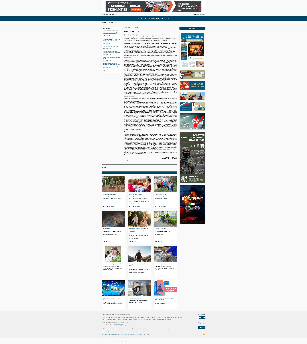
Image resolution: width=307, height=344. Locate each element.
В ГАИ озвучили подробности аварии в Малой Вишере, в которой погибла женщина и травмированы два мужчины (111, 40)
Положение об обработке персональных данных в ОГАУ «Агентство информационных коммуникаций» (127, 334)
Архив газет (192, 28)
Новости (104, 22)
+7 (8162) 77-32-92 (118, 324)
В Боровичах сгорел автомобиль (110, 46)
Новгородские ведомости (170, 328)
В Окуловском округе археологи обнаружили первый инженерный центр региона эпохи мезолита (111, 32)
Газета (111, 22)
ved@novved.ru (123, 325)
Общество (127, 27)
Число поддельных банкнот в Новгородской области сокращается (111, 52)
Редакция (203, 341)
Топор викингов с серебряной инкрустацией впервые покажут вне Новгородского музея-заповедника (111, 65)
